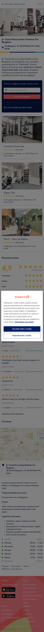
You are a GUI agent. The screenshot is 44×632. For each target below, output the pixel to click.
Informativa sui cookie (24, 322)
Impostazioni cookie (22, 336)
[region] (22, 316)
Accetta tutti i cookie (22, 329)
